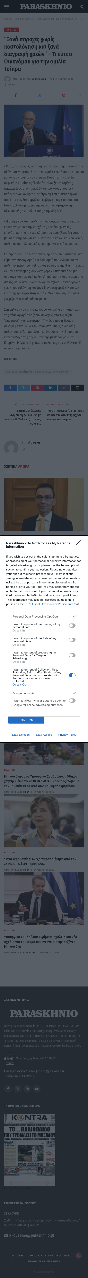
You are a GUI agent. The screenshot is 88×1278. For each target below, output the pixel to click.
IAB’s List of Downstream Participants (49, 604)
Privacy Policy (67, 734)
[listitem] (44, 616)
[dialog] (44, 639)
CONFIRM (26, 720)
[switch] (72, 625)
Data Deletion (21, 734)
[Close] (80, 543)
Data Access (44, 734)
